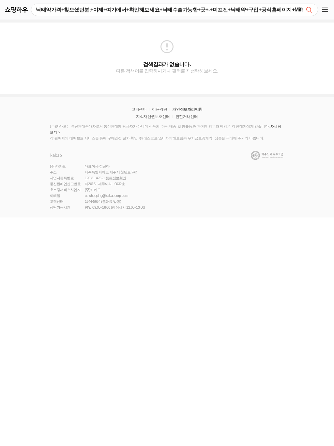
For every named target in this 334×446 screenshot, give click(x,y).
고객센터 (138, 109)
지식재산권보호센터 (153, 116)
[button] (326, 10)
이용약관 (159, 109)
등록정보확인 (116, 178)
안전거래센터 (186, 116)
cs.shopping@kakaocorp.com (106, 196)
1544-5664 (92, 201)
